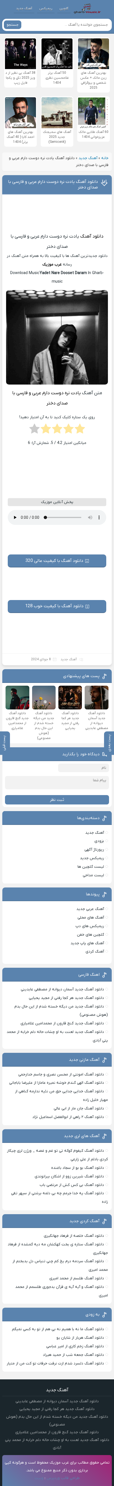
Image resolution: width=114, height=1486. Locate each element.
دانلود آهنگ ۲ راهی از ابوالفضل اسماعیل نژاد (68, 1117)
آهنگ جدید (24, 8)
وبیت (39, 1478)
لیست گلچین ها (90, 866)
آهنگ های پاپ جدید (87, 943)
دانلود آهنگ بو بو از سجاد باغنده (77, 1168)
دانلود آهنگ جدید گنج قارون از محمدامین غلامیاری (62, 1023)
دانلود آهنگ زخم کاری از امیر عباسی (75, 1346)
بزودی (99, 841)
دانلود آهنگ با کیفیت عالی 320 (54, 561)
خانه (104, 158)
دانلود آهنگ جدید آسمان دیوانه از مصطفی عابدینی (62, 989)
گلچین (63, 8)
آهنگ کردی (95, 951)
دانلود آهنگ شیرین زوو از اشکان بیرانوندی (69, 1176)
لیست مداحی (93, 875)
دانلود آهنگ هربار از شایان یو (80, 1337)
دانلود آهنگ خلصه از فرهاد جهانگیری (74, 1235)
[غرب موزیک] (87, 8)
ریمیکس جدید (92, 858)
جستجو (13, 24)
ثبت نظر (57, 800)
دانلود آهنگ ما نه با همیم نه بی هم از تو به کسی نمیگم (58, 1329)
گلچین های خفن (90, 934)
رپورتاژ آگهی (94, 849)
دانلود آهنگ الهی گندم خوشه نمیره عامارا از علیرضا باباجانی (56, 1082)
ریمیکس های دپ (90, 926)
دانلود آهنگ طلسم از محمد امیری (76, 1278)
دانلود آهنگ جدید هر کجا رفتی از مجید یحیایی (66, 998)
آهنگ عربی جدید (90, 909)
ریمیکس (45, 8)
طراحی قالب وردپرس (63, 1478)
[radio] (80, 430)
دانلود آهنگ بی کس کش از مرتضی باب (72, 1185)
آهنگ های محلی (90, 917)
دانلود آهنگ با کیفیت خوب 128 (54, 606)
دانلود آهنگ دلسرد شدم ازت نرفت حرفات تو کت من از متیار (55, 1363)
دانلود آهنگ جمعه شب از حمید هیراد (73, 1355)
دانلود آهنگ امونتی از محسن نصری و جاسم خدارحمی (61, 1074)
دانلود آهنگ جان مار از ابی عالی (79, 1108)
